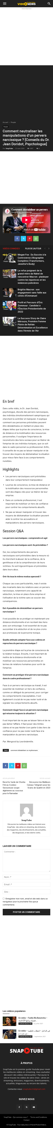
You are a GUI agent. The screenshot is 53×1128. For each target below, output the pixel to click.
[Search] (49, 3)
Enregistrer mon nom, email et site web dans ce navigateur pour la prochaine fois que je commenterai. (25, 901)
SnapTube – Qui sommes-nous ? (16, 1117)
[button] (4, 3)
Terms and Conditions (38, 1117)
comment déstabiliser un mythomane (24, 750)
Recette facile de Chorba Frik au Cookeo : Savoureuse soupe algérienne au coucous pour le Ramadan (14, 788)
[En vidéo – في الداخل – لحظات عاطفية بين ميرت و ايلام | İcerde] (9, 1034)
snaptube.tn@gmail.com (34, 1089)
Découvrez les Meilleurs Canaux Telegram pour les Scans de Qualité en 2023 (38, 785)
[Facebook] (17, 238)
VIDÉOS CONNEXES (11, 249)
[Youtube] (34, 1107)
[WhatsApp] (36, 238)
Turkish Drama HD (25, 1024)
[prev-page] (44, 248)
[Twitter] (23, 238)
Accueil (5, 122)
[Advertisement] (26, 36)
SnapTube (9, 148)
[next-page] (49, 248)
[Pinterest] (29, 238)
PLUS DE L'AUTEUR (33, 249)
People (13, 122)
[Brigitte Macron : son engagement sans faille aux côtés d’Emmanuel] (9, 292)
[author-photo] (26, 816)
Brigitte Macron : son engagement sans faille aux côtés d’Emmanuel (32, 292)
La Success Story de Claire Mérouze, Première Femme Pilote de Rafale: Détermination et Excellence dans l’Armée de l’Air (33, 324)
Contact (26, 1120)
